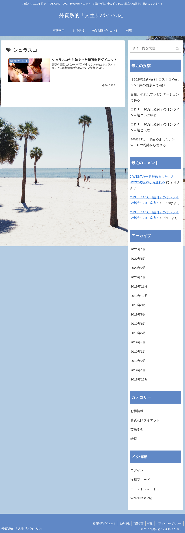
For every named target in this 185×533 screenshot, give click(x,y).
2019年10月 (139, 296)
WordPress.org (141, 498)
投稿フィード (140, 479)
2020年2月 (138, 268)
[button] (177, 48)
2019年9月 (138, 305)
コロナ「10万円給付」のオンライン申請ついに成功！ (155, 112)
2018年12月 (139, 379)
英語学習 (136, 429)
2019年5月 (138, 333)
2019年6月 (138, 323)
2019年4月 (138, 342)
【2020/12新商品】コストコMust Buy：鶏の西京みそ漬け (154, 82)
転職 (133, 439)
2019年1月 (138, 370)
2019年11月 (138, 286)
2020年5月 (138, 258)
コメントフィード (143, 489)
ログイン (136, 470)
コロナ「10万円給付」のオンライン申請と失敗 (155, 127)
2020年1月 (138, 277)
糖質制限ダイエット (145, 420)
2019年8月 (138, 314)
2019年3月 (138, 351)
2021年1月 (138, 249)
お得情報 (136, 411)
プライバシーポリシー (169, 523)
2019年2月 (138, 361)
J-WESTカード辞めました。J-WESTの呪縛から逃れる (152, 142)
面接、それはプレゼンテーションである (154, 97)
